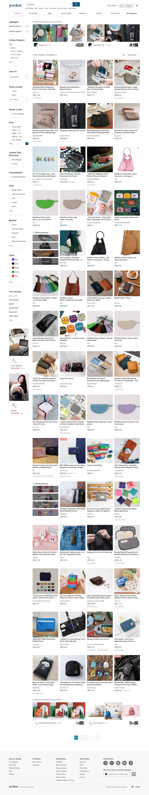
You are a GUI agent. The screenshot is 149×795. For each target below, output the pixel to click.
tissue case (13, 316)
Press (81, 765)
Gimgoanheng (65, 601)
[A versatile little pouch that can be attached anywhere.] (100, 668)
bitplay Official (92, 92)
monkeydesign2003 (94, 222)
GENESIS (36, 688)
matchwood (64, 179)
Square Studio (92, 383)
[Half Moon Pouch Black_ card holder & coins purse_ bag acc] (100, 243)
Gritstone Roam (119, 688)
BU (34, 470)
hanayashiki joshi (66, 383)
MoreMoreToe (65, 427)
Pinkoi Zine (12, 765)
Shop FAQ (36, 765)
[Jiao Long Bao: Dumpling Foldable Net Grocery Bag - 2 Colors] (73, 243)
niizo (88, 557)
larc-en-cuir (64, 470)
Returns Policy (60, 777)
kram (116, 644)
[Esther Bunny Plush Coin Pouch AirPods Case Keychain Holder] (45, 538)
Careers (82, 774)
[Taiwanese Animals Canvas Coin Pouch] (127, 203)
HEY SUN (63, 263)
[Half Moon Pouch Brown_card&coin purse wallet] (73, 283)
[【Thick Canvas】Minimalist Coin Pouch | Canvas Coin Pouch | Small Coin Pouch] (45, 581)
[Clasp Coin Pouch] (73, 364)
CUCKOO (117, 557)
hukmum (117, 303)
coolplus (35, 557)
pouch (11, 304)
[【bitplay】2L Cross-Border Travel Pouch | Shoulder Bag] (73, 624)
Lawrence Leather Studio (95, 601)
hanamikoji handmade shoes (42, 179)
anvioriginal (118, 383)
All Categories (13, 762)
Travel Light (91, 303)
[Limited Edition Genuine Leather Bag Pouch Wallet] (100, 283)
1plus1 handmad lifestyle (95, 644)
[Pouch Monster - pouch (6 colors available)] (73, 323)
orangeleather (119, 470)
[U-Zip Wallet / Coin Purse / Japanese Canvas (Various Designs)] (127, 624)
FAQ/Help (59, 762)
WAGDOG (63, 514)
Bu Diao (117, 514)
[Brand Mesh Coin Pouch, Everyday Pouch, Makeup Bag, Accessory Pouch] (100, 364)
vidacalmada (91, 688)
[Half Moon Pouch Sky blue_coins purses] (100, 407)
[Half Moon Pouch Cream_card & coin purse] (127, 323)
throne (62, 557)
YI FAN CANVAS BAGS (122, 222)
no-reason (36, 644)
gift (36, 8)
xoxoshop (52, 8)
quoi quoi (117, 135)
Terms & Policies (61, 771)
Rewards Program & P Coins (65, 780)
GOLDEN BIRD (38, 135)
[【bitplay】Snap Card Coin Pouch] (73, 116)
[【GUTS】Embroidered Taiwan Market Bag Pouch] (127, 494)
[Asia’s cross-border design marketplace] (15, 5)
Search (76, 4)
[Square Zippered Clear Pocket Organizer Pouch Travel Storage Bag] (127, 581)
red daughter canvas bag (41, 601)
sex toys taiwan (62, 8)
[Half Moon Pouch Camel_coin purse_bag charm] (127, 243)
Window (11, 774)
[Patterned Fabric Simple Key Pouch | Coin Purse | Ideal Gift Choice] (45, 72)
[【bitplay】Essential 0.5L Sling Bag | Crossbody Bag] (100, 72)
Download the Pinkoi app (118, 774)
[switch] (19, 26)
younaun (36, 92)
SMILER (63, 343)
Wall (10, 771)
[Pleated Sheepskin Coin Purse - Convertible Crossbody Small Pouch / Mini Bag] (100, 116)
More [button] (11, 62)
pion (46, 8)
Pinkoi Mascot (84, 771)
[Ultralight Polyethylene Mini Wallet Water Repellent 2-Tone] (73, 494)
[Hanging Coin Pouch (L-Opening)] (100, 538)
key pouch (13, 312)
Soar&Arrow (64, 688)
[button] (26, 143)
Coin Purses (14, 300)
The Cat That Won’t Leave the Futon (72, 92)
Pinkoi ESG (83, 768)
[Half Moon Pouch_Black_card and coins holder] (100, 323)
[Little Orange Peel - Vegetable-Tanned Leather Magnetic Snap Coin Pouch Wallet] (127, 451)
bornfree (90, 514)
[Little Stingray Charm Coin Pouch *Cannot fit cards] (45, 407)
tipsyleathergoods (120, 92)
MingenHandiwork (93, 135)
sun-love (36, 427)
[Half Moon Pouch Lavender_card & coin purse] (127, 407)
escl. (115, 179)
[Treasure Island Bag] (100, 451)
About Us (83, 762)
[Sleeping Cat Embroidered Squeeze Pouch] (73, 72)
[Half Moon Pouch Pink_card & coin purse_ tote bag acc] (127, 159)
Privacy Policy (60, 774)
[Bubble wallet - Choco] (127, 283)
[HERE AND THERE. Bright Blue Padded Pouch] (45, 624)
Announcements (61, 768)
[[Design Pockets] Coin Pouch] (100, 624)
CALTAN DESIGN (93, 179)
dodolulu (41, 8)
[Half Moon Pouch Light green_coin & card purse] (45, 203)
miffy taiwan (72, 8)
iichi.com (82, 777)
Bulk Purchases (61, 765)
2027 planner (29, 8)
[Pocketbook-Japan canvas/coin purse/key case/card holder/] (127, 116)
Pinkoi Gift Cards (14, 768)
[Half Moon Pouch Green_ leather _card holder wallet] (45, 283)
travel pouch (14, 308)
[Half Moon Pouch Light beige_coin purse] (73, 203)
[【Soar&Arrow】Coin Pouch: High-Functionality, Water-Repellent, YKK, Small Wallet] (73, 668)
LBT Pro (35, 343)
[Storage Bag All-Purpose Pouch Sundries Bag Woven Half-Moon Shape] (127, 538)
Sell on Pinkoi (111, 5)
